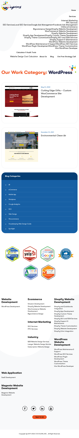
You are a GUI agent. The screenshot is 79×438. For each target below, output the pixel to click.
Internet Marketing (69, 20)
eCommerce (13, 190)
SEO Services (8, 25)
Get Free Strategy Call (66, 57)
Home (73, 10)
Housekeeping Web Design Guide (20, 224)
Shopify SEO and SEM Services (64, 37)
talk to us (39, 417)
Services (72, 16)
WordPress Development (10, 306)
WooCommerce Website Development (61, 31)
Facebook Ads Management (65, 25)
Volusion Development (36, 304)
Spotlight (12, 229)
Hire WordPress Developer (66, 48)
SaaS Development (8, 377)
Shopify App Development (34, 35)
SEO (10, 209)
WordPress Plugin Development (35, 46)
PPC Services (72, 23)
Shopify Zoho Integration (63, 331)
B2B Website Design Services (38, 342)
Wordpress (12, 199)
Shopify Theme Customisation (37, 37)
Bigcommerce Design (42, 29)
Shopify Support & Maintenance (64, 40)
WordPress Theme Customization (63, 46)
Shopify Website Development (64, 29)
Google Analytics (14, 204)
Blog (52, 57)
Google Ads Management (42, 25)
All (9, 185)
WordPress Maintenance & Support (41, 44)
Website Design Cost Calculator (24, 56)
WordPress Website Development (63, 42)
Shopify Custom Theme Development (61, 35)
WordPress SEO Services (67, 44)
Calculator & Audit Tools (26, 52)
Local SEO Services (22, 25)
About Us (43, 57)
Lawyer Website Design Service (39, 344)
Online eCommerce (69, 27)
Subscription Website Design (38, 347)
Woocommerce (14, 219)
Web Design (13, 214)
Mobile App (12, 194)
